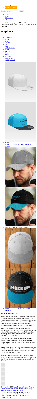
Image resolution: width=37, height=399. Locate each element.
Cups (6, 46)
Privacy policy (9, 397)
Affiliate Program (12, 390)
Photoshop (10, 24)
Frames (7, 49)
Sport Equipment (10, 60)
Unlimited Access (10, 7)
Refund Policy (28, 389)
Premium (7, 146)
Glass (6, 53)
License (7, 14)
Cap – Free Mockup (11, 227)
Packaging (8, 56)
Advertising (8, 37)
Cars (6, 44)
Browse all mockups (11, 6)
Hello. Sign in (9, 18)
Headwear (28, 144)
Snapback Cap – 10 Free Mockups (15, 308)
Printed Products (9, 58)
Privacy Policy (18, 389)
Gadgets (7, 51)
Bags (6, 41)
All (5, 36)
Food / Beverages (10, 48)
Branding (7, 42)
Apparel (7, 39)
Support (7, 16)
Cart (6, 19)
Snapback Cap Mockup (12, 144)
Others (7, 54)
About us (3, 390)
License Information (7, 389)
